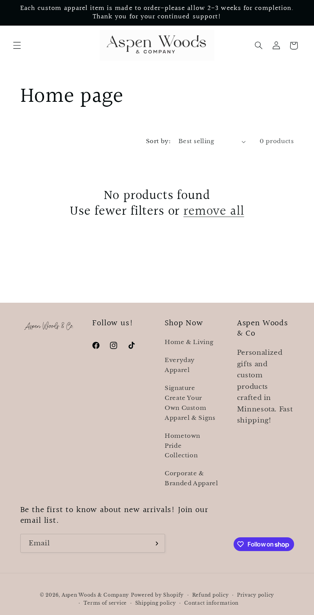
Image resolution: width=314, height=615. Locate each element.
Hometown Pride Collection (182, 445)
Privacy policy (255, 595)
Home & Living (189, 342)
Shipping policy (155, 603)
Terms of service (105, 603)
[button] (17, 45)
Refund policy (210, 595)
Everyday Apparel (180, 365)
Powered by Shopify (157, 595)
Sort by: (158, 141)
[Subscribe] (155, 543)
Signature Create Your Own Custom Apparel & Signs (190, 403)
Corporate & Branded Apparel (191, 478)
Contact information (211, 603)
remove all (213, 211)
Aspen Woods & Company (95, 595)
